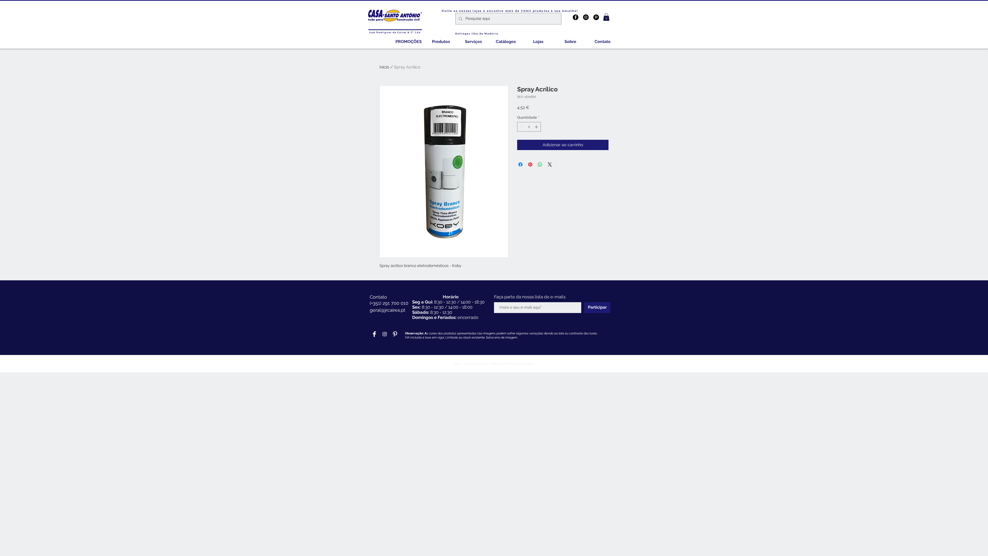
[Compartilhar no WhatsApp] (540, 164)
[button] (606, 17)
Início (384, 67)
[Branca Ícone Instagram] (384, 334)
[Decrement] (521, 126)
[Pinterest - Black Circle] (596, 17)
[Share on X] (550, 164)
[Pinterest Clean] (395, 334)
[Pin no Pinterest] (530, 164)
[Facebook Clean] (374, 334)
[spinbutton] (529, 126)
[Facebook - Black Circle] (575, 17)
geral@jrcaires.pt (387, 310)
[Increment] (537, 126)
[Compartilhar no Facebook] (520, 164)
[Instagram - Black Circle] (586, 17)
